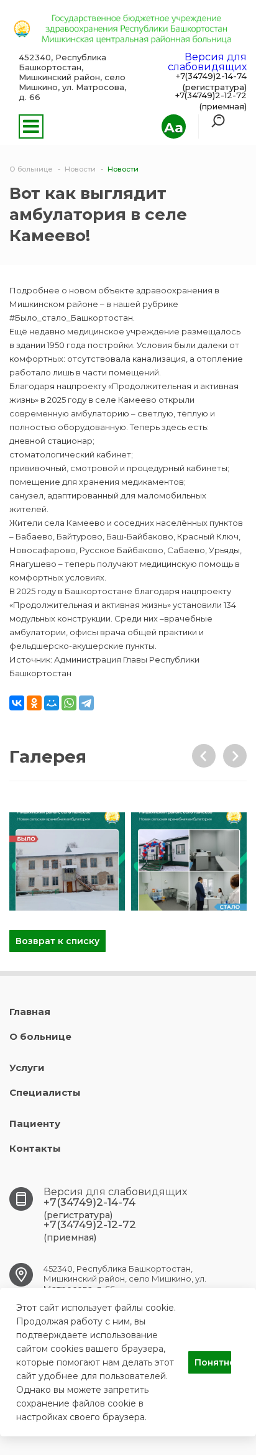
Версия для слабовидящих (207, 62)
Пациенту (34, 1123)
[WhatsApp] (69, 702)
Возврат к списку (57, 941)
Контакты (35, 1148)
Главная (29, 1011)
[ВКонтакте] (16, 702)
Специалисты (45, 1092)
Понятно (212, 1362)
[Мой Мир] (51, 702)
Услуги (27, 1067)
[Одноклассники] (34, 702)
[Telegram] (86, 702)
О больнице (40, 1036)
